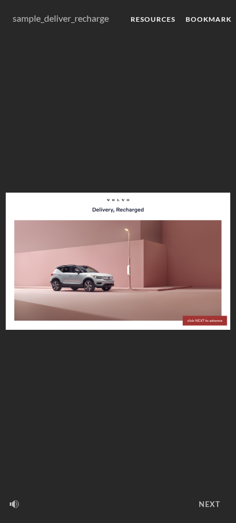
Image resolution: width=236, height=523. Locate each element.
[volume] (14, 504)
